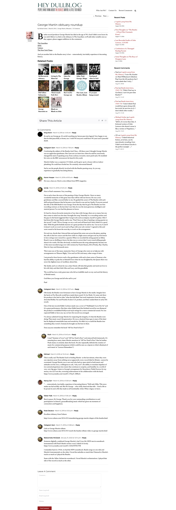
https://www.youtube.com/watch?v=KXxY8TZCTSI (62, 446)
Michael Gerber (43, 28)
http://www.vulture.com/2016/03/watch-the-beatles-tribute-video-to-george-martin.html (75, 431)
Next (105, 16)
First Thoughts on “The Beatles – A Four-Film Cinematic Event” (126, 32)
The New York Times (45, 50)
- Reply (73, 133)
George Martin (61, 28)
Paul (117, 88)
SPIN (39, 46)
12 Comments (76, 28)
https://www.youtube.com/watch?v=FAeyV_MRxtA (62, 374)
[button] (135, 7)
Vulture (40, 48)
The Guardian (43, 43)
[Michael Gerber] (29, 33)
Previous (98, 16)
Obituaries (68, 28)
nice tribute (67, 181)
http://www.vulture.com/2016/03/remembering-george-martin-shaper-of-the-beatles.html (76, 418)
